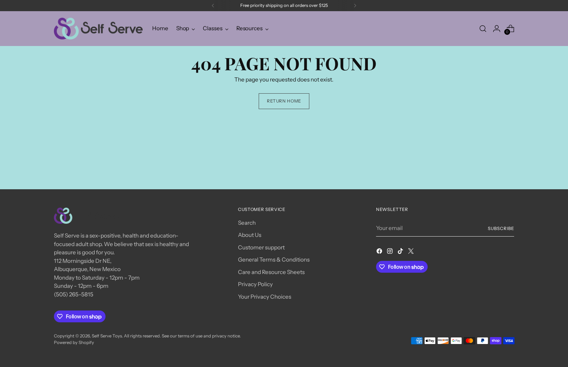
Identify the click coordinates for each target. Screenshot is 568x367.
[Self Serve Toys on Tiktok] (401, 252)
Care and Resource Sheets (271, 272)
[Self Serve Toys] (98, 28)
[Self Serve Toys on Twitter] (411, 252)
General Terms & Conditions (274, 259)
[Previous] (213, 5)
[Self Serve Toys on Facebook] (380, 252)
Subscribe (501, 228)
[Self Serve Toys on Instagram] (390, 252)
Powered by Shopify (74, 342)
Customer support (261, 247)
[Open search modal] (482, 28)
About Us (249, 235)
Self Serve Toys (107, 335)
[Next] (355, 5)
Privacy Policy (255, 284)
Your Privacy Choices (264, 296)
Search (247, 222)
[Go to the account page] (496, 28)
